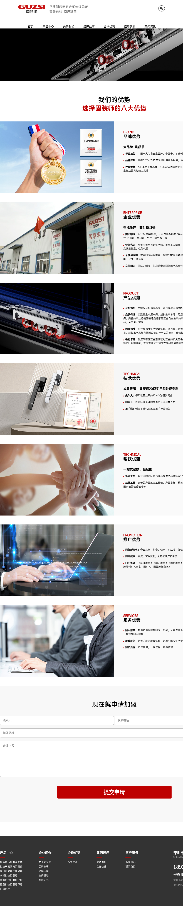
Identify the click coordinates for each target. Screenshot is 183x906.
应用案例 (129, 26)
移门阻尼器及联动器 (11, 871)
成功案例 (102, 862)
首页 (31, 26)
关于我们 (68, 26)
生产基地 (44, 875)
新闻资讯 (150, 26)
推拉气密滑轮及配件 (11, 866)
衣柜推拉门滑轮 (9, 875)
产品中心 (48, 26)
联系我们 (130, 866)
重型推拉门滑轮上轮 (11, 880)
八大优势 (73, 862)
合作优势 (109, 26)
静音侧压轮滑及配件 (11, 862)
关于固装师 (45, 862)
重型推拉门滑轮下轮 (11, 884)
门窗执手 (5, 889)
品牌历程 (44, 871)
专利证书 (44, 880)
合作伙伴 (102, 866)
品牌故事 (89, 26)
